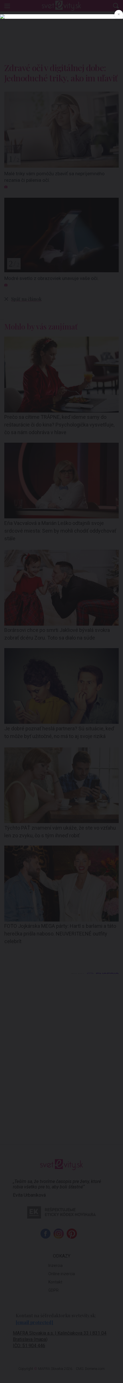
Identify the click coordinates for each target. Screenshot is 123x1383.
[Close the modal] (118, 14)
